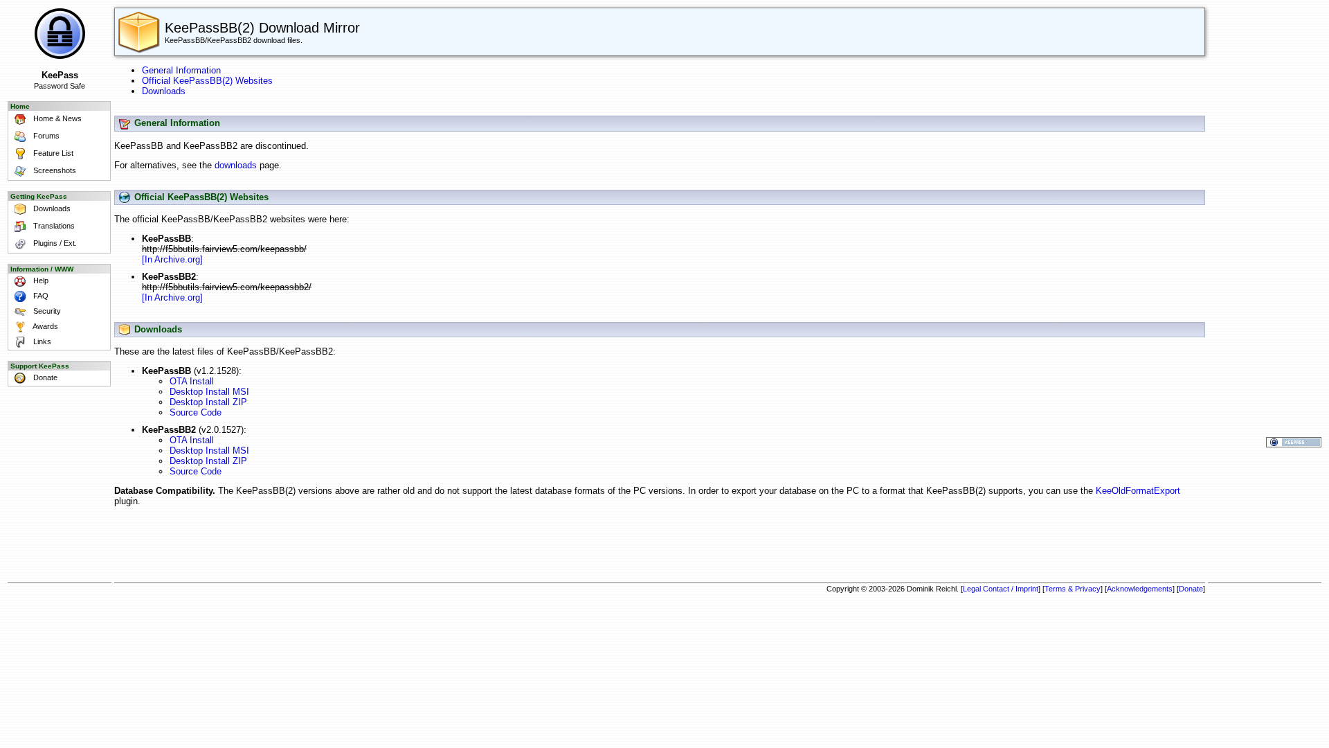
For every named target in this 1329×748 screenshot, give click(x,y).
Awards (44, 326)
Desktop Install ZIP (208, 402)
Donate (44, 377)
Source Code (196, 412)
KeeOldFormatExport (1138, 491)
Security (46, 311)
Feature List (52, 153)
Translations (53, 226)
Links (41, 341)
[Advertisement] (660, 546)
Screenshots (53, 170)
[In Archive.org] (172, 259)
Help (39, 280)
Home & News (56, 118)
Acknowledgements (1140, 589)
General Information (181, 70)
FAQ (39, 296)
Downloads (51, 208)
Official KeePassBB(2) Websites (207, 80)
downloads (236, 165)
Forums (45, 136)
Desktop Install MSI (209, 391)
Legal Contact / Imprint (1000, 589)
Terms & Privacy (1073, 589)
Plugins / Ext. (54, 243)
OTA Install (192, 381)
